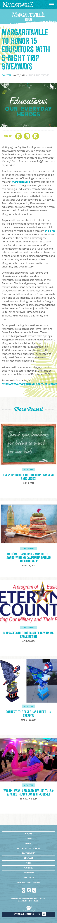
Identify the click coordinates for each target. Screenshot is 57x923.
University (28, 872)
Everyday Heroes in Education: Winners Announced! (28, 476)
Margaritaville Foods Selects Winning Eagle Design (28, 634)
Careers (28, 867)
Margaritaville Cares (28, 882)
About (28, 833)
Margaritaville (21, 182)
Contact (28, 858)
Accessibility (28, 853)
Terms (28, 838)
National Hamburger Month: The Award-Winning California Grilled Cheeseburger (29, 557)
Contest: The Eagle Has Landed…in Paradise (28, 713)
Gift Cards (28, 877)
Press (28, 862)
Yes (39, 914)
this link (50, 231)
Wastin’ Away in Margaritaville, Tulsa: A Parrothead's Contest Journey (28, 792)
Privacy (28, 843)
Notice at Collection (28, 848)
